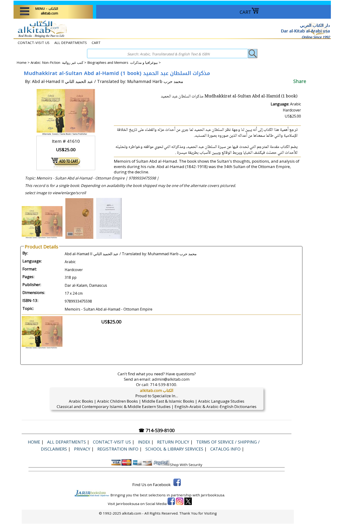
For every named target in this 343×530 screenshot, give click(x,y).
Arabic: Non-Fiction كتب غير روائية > (59, 62)
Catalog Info (225, 449)
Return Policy (173, 442)
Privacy (82, 449)
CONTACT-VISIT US (33, 42)
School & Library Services (174, 449)
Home (22, 62)
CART (245, 12)
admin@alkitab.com (170, 379)
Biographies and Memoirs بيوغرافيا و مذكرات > (124, 62)
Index (144, 442)
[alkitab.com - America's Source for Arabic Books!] (41, 37)
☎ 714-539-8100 (157, 430)
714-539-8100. (163, 384)
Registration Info (117, 449)
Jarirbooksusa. (213, 495)
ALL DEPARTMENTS (70, 42)
